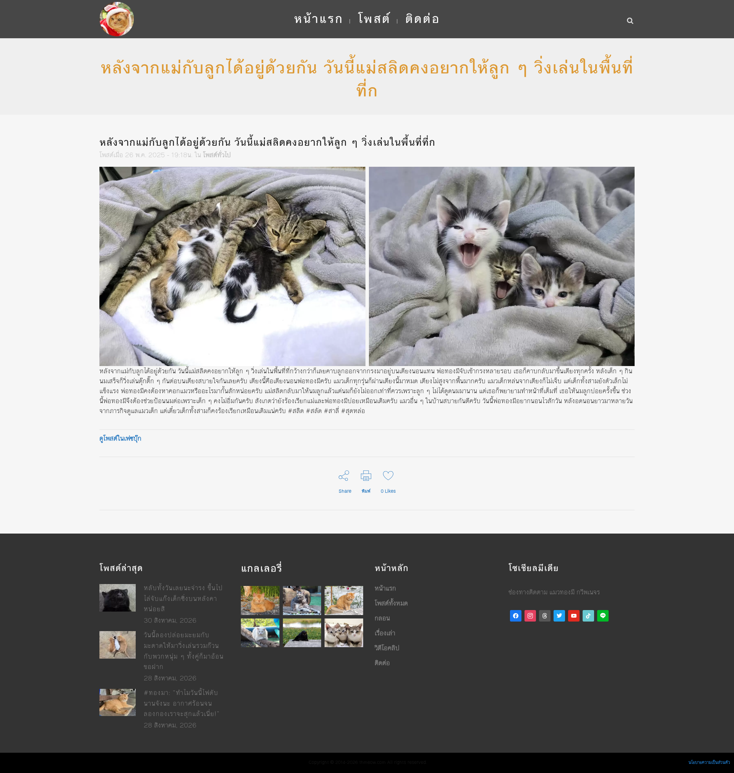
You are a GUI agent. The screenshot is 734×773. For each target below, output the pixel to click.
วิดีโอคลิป (387, 648)
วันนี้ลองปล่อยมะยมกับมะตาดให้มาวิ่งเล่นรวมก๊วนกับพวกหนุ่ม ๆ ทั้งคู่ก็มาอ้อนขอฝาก (184, 651)
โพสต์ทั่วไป (217, 155)
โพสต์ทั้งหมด (391, 603)
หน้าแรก (385, 588)
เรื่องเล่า (385, 633)
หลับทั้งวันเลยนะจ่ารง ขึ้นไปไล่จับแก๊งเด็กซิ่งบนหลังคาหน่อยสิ (183, 598)
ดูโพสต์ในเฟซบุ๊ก (120, 438)
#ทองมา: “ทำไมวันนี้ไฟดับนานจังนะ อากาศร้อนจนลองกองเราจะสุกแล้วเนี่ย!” (182, 703)
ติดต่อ (382, 663)
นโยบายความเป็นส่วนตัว (709, 762)
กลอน (382, 618)
